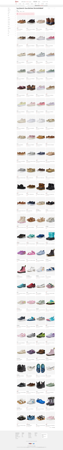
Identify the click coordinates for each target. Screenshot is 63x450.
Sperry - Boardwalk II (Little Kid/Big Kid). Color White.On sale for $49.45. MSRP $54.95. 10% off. (40, 56)
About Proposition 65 (17, 436)
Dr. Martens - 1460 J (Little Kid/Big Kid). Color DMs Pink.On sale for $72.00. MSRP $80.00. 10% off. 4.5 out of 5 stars (21, 270)
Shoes (20, 11)
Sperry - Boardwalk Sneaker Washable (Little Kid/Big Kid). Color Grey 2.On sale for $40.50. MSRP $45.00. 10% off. (31, 155)
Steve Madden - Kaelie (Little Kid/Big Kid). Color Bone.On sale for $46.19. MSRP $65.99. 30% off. (21, 353)
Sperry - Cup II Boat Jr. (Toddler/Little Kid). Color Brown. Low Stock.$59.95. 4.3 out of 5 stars (31, 188)
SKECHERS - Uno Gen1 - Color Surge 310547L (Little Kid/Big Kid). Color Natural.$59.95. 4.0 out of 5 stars (50, 221)
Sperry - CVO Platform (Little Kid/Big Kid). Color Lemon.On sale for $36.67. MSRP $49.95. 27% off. (40, 72)
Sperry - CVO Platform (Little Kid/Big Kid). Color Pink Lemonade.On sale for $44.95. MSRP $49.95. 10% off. (50, 39)
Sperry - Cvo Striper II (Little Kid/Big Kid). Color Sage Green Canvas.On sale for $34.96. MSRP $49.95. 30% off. (50, 72)
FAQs (16, 437)
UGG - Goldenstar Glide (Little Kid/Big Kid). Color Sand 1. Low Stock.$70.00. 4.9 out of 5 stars (40, 221)
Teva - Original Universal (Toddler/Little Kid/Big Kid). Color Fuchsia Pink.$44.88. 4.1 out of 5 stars (31, 254)
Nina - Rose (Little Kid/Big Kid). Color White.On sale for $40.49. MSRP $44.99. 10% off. (40, 287)
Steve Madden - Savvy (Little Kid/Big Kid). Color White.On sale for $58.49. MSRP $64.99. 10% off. (31, 270)
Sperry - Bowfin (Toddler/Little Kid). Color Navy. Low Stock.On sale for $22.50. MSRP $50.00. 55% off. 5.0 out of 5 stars (31, 204)
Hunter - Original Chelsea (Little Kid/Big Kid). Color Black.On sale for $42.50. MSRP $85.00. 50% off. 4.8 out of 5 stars (40, 386)
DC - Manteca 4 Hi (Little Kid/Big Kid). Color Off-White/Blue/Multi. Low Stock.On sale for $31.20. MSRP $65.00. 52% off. (31, 403)
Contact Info (16, 438)
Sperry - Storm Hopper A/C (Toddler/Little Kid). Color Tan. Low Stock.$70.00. (40, 188)
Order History (29, 436)
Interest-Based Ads (35, 441)
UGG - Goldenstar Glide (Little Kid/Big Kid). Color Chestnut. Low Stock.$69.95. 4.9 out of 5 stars (31, 221)
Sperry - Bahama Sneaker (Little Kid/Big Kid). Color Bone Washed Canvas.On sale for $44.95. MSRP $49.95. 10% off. (21, 56)
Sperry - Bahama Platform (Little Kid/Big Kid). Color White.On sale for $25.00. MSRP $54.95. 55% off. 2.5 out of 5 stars (40, 122)
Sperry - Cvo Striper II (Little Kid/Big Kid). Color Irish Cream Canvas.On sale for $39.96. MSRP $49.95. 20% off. (50, 56)
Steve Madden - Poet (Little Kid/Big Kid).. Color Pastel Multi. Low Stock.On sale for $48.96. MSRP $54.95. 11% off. (21, 304)
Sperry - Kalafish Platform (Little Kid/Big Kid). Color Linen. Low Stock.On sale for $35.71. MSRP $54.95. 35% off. (50, 89)
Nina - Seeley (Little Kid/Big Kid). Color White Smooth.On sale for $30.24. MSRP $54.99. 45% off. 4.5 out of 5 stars (50, 370)
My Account (43, 1)
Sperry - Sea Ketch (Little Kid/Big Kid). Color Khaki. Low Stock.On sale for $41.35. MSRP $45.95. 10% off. (31, 56)
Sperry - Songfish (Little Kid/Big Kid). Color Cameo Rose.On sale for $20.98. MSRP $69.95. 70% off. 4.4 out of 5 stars (40, 23)
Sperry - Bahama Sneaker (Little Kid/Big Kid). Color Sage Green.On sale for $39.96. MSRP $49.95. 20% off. (21, 72)
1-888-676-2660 (35, 1)
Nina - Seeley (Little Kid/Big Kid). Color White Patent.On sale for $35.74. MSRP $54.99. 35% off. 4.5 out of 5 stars (31, 370)
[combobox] (22, 5)
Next (54, 427)
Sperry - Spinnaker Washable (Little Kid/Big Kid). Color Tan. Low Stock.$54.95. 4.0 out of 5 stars (50, 138)
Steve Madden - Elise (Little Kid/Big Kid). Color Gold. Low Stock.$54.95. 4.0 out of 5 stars (40, 204)
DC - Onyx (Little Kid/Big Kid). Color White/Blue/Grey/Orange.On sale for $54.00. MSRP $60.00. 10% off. (50, 270)
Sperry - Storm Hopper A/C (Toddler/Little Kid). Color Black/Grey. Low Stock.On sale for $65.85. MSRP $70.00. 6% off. (50, 188)
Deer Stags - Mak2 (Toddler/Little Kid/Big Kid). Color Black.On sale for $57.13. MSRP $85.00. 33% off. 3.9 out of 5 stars (21, 370)
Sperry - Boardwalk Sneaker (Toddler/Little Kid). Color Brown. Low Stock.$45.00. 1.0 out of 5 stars (40, 171)
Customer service (44, 1)
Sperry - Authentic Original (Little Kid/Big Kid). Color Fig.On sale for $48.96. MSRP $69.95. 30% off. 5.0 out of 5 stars (21, 89)
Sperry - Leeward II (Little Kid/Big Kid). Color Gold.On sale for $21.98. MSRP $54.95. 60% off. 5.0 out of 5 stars (21, 138)
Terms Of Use (27, 441)
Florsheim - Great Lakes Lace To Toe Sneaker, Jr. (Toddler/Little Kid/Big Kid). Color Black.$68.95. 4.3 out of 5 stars (50, 204)
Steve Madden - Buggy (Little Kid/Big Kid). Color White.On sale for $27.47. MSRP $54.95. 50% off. (21, 403)
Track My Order (30, 437)
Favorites (45, 1)
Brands (22, 436)
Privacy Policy (31, 441)
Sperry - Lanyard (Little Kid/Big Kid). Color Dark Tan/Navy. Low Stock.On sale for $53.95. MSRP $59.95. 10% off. (21, 23)
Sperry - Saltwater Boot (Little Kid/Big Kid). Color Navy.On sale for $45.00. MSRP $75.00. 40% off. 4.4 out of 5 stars (50, 23)
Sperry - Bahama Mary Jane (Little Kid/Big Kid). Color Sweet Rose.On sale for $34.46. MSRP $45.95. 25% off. (31, 72)
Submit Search (28, 5)
